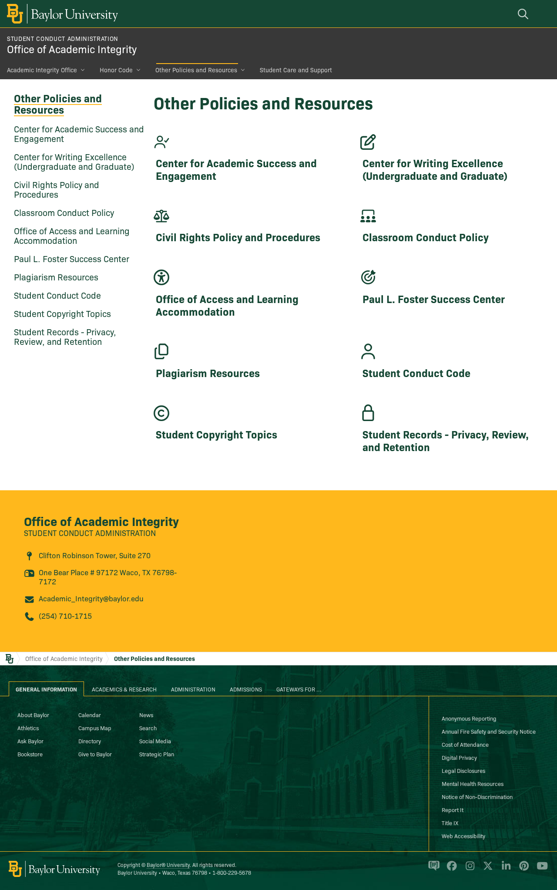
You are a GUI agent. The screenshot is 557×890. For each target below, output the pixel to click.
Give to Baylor (95, 754)
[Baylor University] (61, 13)
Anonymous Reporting (469, 718)
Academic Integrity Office (42, 69)
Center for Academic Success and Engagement (79, 133)
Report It (452, 809)
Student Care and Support (296, 69)
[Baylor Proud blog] (432, 869)
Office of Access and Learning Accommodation (72, 235)
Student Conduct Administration (62, 38)
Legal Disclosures (463, 770)
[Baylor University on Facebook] (450, 869)
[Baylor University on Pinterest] (522, 869)
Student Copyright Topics (62, 313)
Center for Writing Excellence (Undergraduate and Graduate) (74, 161)
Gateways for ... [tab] (299, 689)
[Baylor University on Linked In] (504, 869)
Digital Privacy (459, 757)
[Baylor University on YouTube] (540, 869)
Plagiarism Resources (56, 276)
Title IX (450, 822)
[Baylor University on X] (486, 869)
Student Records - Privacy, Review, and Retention (65, 336)
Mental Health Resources (472, 783)
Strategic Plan (156, 754)
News (146, 714)
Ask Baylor (30, 741)
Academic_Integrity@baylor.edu (91, 598)
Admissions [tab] (246, 689)
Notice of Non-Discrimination (477, 796)
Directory (89, 741)
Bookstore (30, 754)
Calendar (89, 714)
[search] (524, 13)
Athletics (28, 728)
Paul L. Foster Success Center (71, 258)
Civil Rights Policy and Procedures (56, 189)
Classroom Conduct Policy (64, 212)
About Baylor (33, 714)
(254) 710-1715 (65, 615)
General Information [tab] (46, 689)
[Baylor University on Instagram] (468, 869)
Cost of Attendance (465, 744)
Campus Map (94, 728)
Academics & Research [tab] (124, 689)
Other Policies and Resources (196, 69)
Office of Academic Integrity (72, 48)
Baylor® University (168, 864)
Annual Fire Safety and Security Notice (489, 731)
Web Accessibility (463, 835)
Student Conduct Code (57, 295)
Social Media (155, 741)
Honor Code (116, 69)
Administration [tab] (193, 689)
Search (148, 728)
